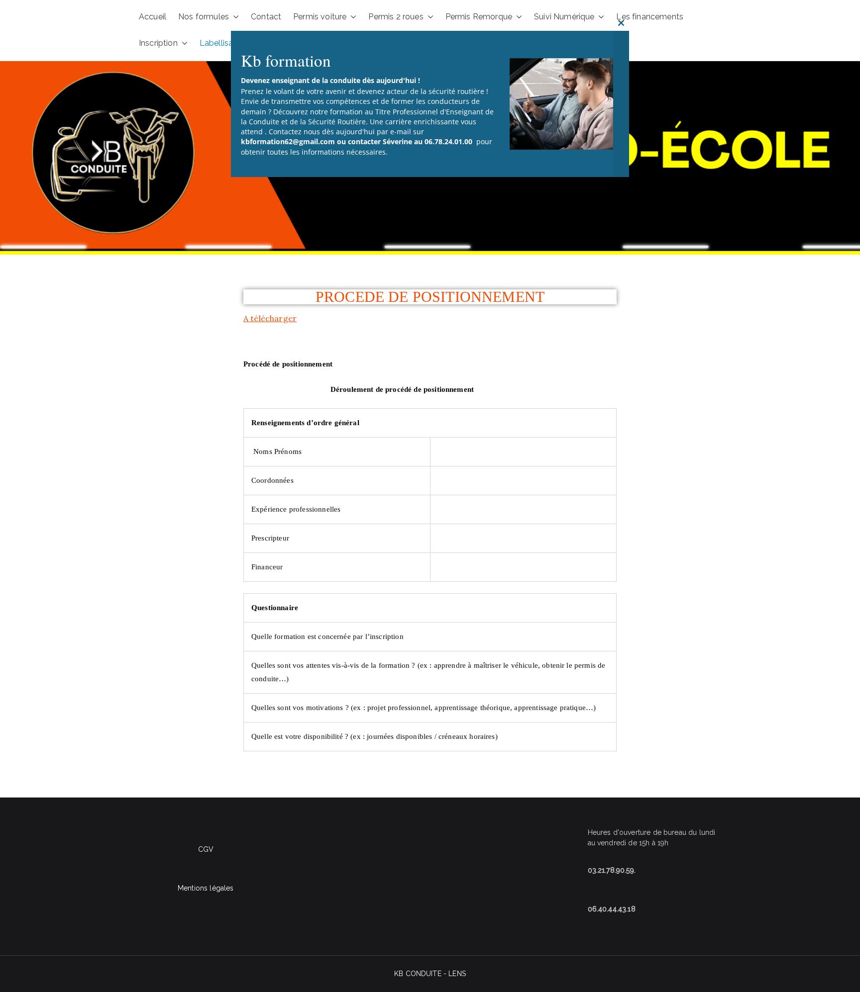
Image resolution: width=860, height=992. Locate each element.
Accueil (152, 16)
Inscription (158, 43)
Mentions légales (206, 888)
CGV (206, 849)
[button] (183, 43)
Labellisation (223, 43)
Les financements (649, 16)
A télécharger (270, 318)
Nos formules (203, 16)
